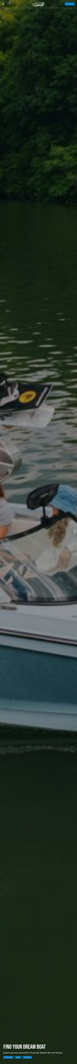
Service (18, 1057)
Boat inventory (8, 1057)
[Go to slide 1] (74, 531)
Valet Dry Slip (27, 1057)
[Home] (38, 4)
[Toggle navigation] (3, 4)
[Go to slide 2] (74, 533)
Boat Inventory (69, 4)
